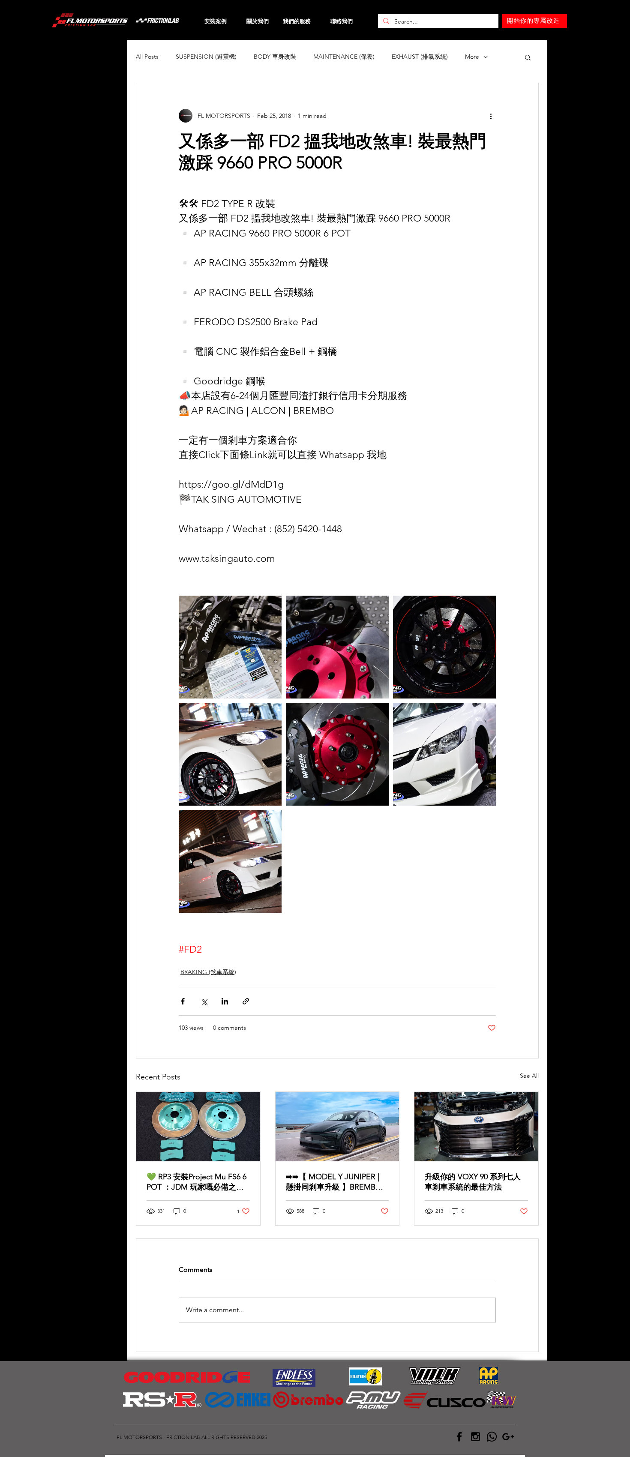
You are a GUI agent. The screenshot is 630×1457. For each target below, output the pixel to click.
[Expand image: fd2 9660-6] (230, 861)
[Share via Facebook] (183, 1001)
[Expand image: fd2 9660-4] (337, 754)
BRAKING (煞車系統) (208, 972)
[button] (528, 57)
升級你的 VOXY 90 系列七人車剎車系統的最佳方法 (473, 1182)
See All (529, 1075)
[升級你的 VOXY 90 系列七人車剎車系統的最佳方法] (476, 1126)
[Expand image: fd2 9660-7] (230, 754)
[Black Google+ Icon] (508, 1436)
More (472, 56)
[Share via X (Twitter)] (204, 1001)
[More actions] (491, 116)
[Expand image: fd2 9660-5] (444, 647)
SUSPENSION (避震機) (206, 56)
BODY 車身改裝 (275, 56)
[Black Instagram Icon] (475, 1436)
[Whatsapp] (492, 1436)
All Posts (147, 56)
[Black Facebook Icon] (459, 1436)
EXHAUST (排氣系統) (420, 56)
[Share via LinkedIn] (225, 1001)
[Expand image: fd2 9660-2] (337, 647)
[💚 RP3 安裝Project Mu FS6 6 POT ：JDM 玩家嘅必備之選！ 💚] (198, 1126)
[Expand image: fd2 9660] (230, 647)
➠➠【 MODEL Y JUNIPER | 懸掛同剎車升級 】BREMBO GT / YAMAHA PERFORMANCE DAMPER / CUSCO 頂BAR (334, 1182)
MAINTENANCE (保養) (344, 56)
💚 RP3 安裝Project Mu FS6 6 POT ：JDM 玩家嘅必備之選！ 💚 (196, 1182)
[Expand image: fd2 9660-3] (444, 754)
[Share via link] (246, 1001)
